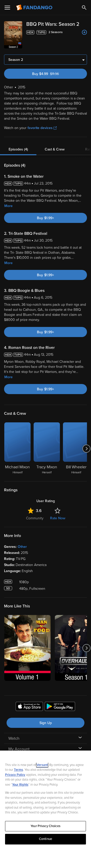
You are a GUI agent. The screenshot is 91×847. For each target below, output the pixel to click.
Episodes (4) (18, 149)
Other (22, 547)
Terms (18, 770)
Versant (42, 765)
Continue (45, 839)
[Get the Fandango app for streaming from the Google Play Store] (59, 707)
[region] (45, 799)
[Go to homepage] (35, 8)
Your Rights (20, 785)
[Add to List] (84, 32)
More (8, 206)
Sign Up (45, 723)
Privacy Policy (15, 775)
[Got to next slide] (86, 448)
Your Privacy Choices (45, 826)
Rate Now (57, 518)
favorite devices (40, 128)
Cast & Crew (54, 149)
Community (34, 518)
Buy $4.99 (53, 74)
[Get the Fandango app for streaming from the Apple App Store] (29, 707)
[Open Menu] (7, 7)
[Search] (84, 8)
